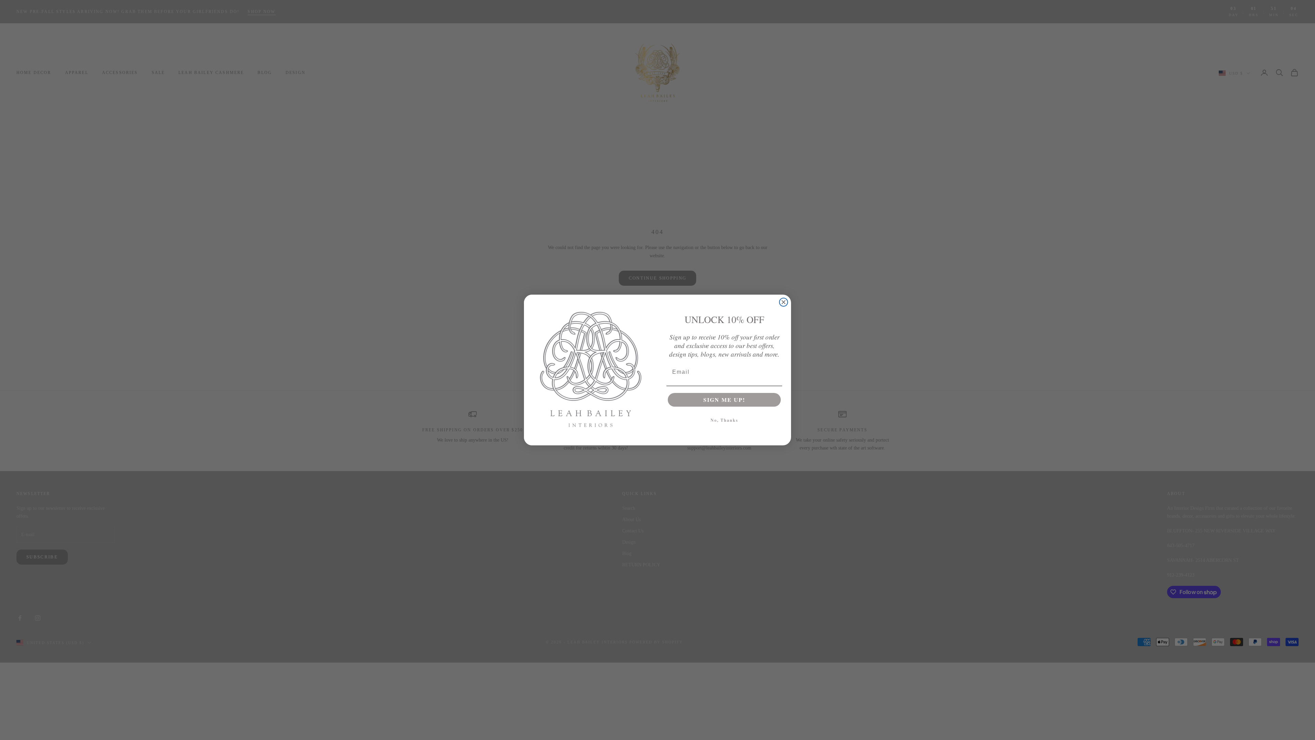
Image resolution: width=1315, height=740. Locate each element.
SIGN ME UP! (724, 400)
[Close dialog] (783, 302)
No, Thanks (724, 420)
